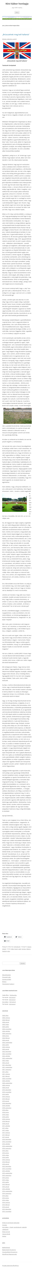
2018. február (6, 1121)
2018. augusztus (6, 1108)
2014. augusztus (6, 1193)
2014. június (5, 1198)
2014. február (6, 1205)
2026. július (5, 1015)
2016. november (6, 1141)
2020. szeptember (7, 1083)
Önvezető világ (6, 977)
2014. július (5, 1196)
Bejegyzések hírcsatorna (9, 1250)
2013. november (6, 1211)
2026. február (6, 1020)
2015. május (5, 1180)
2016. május (5, 1155)
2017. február (6, 1135)
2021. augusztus (6, 1069)
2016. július (5, 1150)
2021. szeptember (7, 1067)
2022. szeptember (7, 1058)
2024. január (5, 1040)
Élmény (4, 982)
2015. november (6, 1169)
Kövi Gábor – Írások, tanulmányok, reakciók (14, 1227)
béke (12, 949)
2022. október (6, 1056)
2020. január (5, 1087)
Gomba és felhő (6, 979)
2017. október (6, 1126)
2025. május (5, 1024)
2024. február (6, 1038)
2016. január (5, 1164)
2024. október (6, 1031)
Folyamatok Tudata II (8, 984)
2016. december (6, 1139)
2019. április (5, 1094)
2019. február (6, 1099)
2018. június (5, 1112)
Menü (17, 12)
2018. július (5, 1110)
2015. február (6, 1184)
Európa (24, 949)
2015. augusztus (6, 1175)
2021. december (6, 1065)
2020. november (6, 1078)
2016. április (5, 1157)
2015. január (5, 1187)
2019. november (6, 1092)
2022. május (5, 1060)
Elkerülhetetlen (6, 975)
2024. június (5, 1036)
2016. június (5, 1153)
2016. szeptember (7, 1146)
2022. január (5, 1063)
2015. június (5, 1178)
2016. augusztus (6, 1148)
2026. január (5, 1022)
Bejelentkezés (6, 1247)
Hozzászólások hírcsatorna (9, 1252)
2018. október (6, 1105)
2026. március (6, 1018)
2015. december (6, 1166)
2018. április (5, 1117)
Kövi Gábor (5, 1002)
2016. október (6, 1144)
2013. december (6, 1209)
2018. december (6, 1103)
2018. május (5, 1114)
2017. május (5, 1130)
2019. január (5, 1101)
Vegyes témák (6, 1234)
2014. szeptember (7, 1191)
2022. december (6, 1051)
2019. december (6, 1090)
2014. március (6, 1202)
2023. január (5, 1049)
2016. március (6, 1159)
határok (4, 951)
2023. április (5, 1045)
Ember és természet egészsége (10, 1223)
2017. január (5, 1137)
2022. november (6, 1054)
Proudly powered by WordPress (10, 1265)
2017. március (6, 1132)
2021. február (6, 1076)
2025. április (5, 1027)
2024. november (6, 1029)
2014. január (5, 1207)
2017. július (5, 1128)
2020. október (6, 1081)
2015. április (5, 1182)
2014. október (6, 1189)
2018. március (6, 1119)
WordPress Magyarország (9, 1254)
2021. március (6, 1074)
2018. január (5, 1123)
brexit (16, 949)
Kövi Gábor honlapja (17, 3)
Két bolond (12, 997)
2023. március (6, 1047)
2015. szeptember (7, 1173)
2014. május (5, 1200)
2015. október (6, 1171)
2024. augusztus (6, 1033)
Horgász (4, 1225)
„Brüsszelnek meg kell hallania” (15, 34)
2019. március (6, 1096)
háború (28, 949)
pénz (8, 951)
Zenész (4, 1236)
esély (19, 949)
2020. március (6, 1085)
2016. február (6, 1162)
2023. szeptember (7, 1042)
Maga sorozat (6, 1232)
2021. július (5, 1072)
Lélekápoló (5, 1229)
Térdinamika (13, 995)
